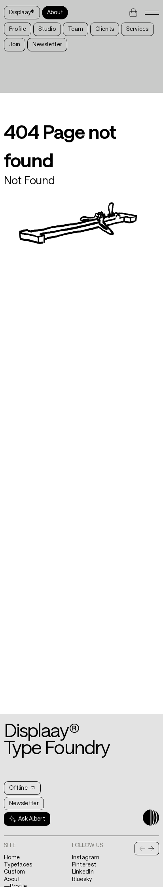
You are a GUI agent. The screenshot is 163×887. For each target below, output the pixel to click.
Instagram (86, 857)
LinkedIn (83, 871)
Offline (18, 787)
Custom (14, 871)
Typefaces (18, 864)
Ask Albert (31, 818)
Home (12, 857)
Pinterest (84, 864)
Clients (104, 28)
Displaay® (22, 12)
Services (137, 28)
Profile (17, 28)
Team (75, 28)
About (55, 12)
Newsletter (47, 44)
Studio (47, 28)
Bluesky (82, 879)
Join (14, 44)
